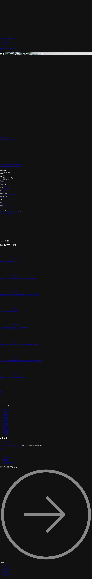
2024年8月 (5, 414)
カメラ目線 (14, 194)
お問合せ (2, 49)
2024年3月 (5, 421)
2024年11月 (6, 409)
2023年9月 (5, 431)
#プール (11, 139)
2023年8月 (5, 432)
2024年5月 (5, 418)
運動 (4, 188)
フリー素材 (6, 42)
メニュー (2, 46)
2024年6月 (5, 417)
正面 (4, 194)
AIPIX (1, 448)
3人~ (4, 200)
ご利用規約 (6, 459)
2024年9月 (5, 412)
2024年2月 (5, 423)
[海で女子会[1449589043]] (31, 384)
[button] (20, 211)
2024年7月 (5, 415)
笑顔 (4, 191)
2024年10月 (6, 411)
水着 (4, 197)
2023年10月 (6, 429)
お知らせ (5, 44)
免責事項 (5, 460)
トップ (4, 41)
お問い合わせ (6, 463)
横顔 (8, 194)
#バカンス (2, 139)
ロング (12, 206)
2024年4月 (5, 420)
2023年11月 (6, 428)
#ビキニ (7, 139)
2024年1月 (5, 425)
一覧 (1, 392)
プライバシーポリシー (8, 462)
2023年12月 (6, 426)
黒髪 (4, 203)
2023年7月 (5, 434)
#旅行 (14, 139)
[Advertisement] (31, 152)
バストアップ (6, 185)
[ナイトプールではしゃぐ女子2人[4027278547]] (31, 398)
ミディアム (6, 206)
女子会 (8, 188)
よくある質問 (6, 457)
